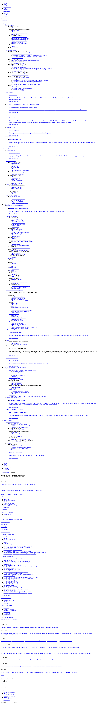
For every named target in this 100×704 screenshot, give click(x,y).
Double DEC (9, 92)
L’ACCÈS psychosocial (17, 201)
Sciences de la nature (17, 27)
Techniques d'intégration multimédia (12, 570)
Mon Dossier (7, 700)
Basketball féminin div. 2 (9, 609)
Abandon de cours (16, 308)
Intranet (5, 16)
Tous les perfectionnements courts (20, 375)
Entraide (14, 263)
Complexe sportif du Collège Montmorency (22, 429)
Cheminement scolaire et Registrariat (14, 290)
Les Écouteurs (15, 227)
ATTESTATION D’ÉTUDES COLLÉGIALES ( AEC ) (22, 370)
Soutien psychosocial (8, 603)
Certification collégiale (14, 378)
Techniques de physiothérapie (19, 90)
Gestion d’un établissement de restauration (22, 54)
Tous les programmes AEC (18, 371)
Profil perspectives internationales (20, 39)
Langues (5, 542)
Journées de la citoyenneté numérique (21, 286)
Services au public (8, 420)
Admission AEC (16, 372)
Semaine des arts (16, 288)
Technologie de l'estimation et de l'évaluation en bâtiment (17, 589)
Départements (4, 509)
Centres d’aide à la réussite (18, 199)
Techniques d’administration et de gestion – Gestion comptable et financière (29, 55)
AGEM (14, 257)
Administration (7, 499)
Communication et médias (10, 539)
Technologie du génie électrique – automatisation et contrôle (26, 83)
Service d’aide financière (18, 200)
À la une (3, 491)
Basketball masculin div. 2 (10, 610)
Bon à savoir (12, 321)
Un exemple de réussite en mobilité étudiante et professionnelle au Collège (18, 484)
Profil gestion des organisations (19, 43)
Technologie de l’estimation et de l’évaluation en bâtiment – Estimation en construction (32, 68)
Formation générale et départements (20, 170)
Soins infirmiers (16, 86)
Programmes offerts (16, 387)
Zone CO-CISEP (16, 179)
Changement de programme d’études (20, 311)
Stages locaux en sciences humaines (20, 232)
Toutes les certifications (17, 379)
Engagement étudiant (17, 187)
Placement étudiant (16, 231)
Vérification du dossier (17, 320)
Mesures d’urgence (8, 698)
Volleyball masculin (8, 617)
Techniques (15, 165)
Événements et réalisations (7, 512)
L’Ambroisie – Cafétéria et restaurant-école (22, 439)
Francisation (12, 395)
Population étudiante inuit (12, 358)
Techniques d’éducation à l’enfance (20, 73)
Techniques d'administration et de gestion (13, 565)
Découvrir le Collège (11, 161)
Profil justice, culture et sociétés (19, 41)
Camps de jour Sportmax (18, 433)
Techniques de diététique (18, 89)
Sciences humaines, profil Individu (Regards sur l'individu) (17, 551)
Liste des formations (17, 382)
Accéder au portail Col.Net (18, 297)
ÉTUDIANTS (12, 389)
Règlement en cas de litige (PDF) (20, 328)
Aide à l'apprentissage (9, 600)
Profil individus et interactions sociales (21, 38)
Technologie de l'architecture (10, 586)
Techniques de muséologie (18, 63)
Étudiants (6, 204)
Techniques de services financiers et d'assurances (15, 583)
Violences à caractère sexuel (18, 224)
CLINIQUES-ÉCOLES (15, 423)
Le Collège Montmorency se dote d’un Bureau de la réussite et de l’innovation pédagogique (22, 633)
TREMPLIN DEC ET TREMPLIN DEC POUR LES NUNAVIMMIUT (23, 104)
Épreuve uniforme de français (19, 324)
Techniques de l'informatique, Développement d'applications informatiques (21, 577)
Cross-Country (7, 612)
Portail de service (7, 7)
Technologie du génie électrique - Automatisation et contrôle (17, 591)
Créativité (11, 270)
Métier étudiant (4, 524)
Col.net (2, 20)
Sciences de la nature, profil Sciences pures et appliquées (17, 547)
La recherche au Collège (9, 694)
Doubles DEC (15, 166)
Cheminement (12, 306)
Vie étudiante (9, 258)
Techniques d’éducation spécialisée (20, 75)
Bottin (2, 683)
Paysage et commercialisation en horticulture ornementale (25, 60)
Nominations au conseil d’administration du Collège (13, 627)
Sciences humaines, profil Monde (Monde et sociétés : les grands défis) (20, 554)
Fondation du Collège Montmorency (9, 517)
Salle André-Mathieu (17, 436)
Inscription (14, 376)
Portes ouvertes (15, 176)
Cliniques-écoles (10, 443)
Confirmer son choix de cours (19, 298)
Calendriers (6, 1)
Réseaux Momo (16, 236)
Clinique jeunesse (16, 244)
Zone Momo (6, 8)
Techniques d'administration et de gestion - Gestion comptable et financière (21, 566)
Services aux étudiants (11, 195)
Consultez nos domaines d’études (20, 391)
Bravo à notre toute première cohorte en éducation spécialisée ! (15, 659)
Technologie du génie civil (18, 71)
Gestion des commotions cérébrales (20, 245)
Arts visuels (15, 48)
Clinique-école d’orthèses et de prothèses (21, 425)
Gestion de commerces (9, 560)
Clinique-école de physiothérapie (19, 424)
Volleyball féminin (8, 616)
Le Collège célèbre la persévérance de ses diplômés (12, 672)
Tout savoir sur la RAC (17, 388)
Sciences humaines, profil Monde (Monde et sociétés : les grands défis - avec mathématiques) (25, 552)
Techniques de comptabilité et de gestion (13, 573)
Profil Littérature (16, 31)
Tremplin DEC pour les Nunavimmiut (9, 619)
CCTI (5, 4)
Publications (6, 507)
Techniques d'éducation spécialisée (12, 569)
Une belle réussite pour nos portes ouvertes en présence (13, 647)
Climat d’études (16, 225)
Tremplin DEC (15, 167)
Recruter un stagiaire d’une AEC (14, 397)
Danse (13, 46)
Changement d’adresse (17, 323)
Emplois (5, 690)
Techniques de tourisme (17, 58)
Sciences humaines (8, 548)
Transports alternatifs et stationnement (21, 248)
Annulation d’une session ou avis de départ (22, 310)
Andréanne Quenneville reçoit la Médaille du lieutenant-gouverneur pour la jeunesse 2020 (21, 490)
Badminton (6, 608)
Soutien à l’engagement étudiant (19, 282)
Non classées (4, 527)
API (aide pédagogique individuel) (20, 307)
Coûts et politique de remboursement (20, 392)
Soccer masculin (7, 614)
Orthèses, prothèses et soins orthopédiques (22, 88)
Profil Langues (15, 34)
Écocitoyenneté (12, 267)
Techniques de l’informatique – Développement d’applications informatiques (30, 80)
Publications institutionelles (52, 627)
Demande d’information (17, 384)
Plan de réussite (77, 633)
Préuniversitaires (10, 25)
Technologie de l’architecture (19, 67)
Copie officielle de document (19, 318)
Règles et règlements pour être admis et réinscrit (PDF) (24, 327)
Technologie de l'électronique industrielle (13, 587)
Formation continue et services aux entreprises (14, 367)
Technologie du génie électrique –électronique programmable (26, 84)
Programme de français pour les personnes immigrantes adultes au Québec (29, 396)
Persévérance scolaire (17, 233)
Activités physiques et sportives (19, 344)
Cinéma (5, 538)
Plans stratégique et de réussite (10, 505)
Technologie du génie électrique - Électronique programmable (18, 593)
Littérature (6, 543)
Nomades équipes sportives (18, 193)
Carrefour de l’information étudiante (14, 205)
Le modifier (15, 304)
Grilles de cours (16, 312)
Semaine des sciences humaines (19, 287)
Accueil (2, 472)
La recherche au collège (9, 503)
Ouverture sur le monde (17, 261)
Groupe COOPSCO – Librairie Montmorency (23, 241)
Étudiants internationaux (17, 174)
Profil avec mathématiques (18, 42)
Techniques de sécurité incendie (19, 65)
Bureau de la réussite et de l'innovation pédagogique (13, 494)
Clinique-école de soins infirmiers (20, 427)
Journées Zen (15, 283)
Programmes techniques (11, 50)
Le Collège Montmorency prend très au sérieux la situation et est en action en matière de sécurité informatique (26, 653)
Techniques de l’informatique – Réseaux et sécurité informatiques (27, 81)
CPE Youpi (14, 432)
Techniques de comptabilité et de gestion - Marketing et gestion (18, 574)
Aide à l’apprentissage (17, 197)
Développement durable (9, 500)
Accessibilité (6, 697)
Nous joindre (7, 11)
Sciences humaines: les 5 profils (19, 37)
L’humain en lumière (17, 183)
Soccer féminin (7, 613)
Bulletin (14, 315)
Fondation (6, 9)
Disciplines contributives (12, 136)
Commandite (15, 316)
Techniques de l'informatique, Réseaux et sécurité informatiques (18, 578)
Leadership (14, 274)
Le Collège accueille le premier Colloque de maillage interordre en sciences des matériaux (21, 641)
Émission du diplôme (17, 319)
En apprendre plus (13, 101)
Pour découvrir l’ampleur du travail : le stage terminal (13, 666)
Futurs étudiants (7, 149)
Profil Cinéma (15, 30)
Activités (14, 192)
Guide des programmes (17, 180)
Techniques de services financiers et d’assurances (23, 52)
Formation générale (10, 127)
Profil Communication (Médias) (19, 33)
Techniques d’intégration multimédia (20, 77)
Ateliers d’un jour (16, 178)
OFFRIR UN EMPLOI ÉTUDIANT (15, 409)
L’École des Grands (16, 276)
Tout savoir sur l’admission (18, 172)
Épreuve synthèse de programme (19, 325)
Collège (5, 3)
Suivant (2, 675)
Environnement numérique (18, 254)
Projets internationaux (17, 188)
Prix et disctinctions (5, 532)
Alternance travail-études (18, 189)
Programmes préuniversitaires (7, 534)
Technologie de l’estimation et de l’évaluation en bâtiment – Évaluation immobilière (31, 69)
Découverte (15, 266)
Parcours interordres (11, 115)
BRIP (5, 693)
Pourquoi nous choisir (17, 383)
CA (39, 627)
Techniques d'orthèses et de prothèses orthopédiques (16, 572)
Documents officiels (14, 314)
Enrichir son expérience (11, 184)
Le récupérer (15, 303)
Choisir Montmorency (11, 150)
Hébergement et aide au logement (20, 203)
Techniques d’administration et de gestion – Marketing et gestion (27, 56)
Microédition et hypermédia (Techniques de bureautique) (17, 561)
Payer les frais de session (18, 299)
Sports (7, 340)
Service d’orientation (17, 229)
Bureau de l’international (9, 696)
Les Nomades (15, 343)
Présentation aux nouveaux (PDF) (20, 300)
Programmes (7, 23)
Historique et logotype (9, 502)
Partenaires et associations (9, 504)
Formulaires (15, 393)
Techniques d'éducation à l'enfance (12, 568)
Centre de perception (17, 234)
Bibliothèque (6, 5)
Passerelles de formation (17, 168)
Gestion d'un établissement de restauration (13, 559)
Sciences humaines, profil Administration (13, 550)
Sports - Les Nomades (6, 605)
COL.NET (6, 13)
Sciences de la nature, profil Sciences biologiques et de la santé (18, 546)
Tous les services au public (12, 422)
